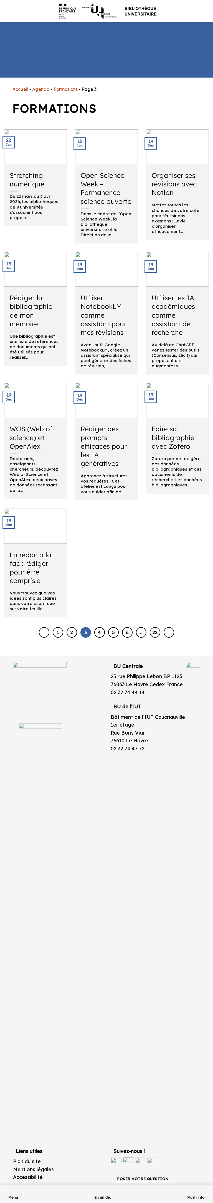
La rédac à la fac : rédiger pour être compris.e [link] (30, 568)
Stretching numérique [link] (27, 179)
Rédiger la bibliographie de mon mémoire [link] (31, 311)
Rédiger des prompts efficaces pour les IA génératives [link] (104, 446)
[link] (206, 43)
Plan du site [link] (27, 1161)
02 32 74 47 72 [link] (127, 748)
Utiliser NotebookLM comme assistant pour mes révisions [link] (103, 315)
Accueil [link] (20, 89)
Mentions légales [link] (33, 1169)
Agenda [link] (41, 89)
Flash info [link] (196, 1197)
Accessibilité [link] (28, 1177)
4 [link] (99, 632)
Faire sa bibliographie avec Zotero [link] (173, 437)
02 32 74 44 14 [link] (128, 692)
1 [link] (58, 632)
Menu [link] (13, 1197)
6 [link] (127, 632)
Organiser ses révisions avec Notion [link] (174, 184)
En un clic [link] (102, 1197)
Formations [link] (66, 89)
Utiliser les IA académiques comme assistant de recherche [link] (173, 315)
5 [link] (113, 632)
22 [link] (155, 632)
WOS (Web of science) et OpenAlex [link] (31, 437)
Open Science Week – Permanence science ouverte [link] (106, 188)
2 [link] (71, 632)
